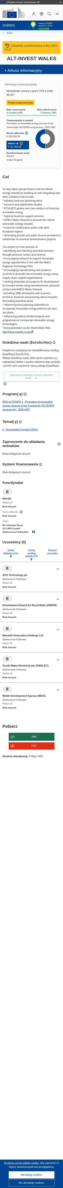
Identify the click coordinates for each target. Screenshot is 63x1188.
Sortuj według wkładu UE (31, 553)
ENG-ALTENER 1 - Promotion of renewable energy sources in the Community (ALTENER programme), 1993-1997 (28, 405)
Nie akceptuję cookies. (32, 1182)
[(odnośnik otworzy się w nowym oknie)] (13, 12)
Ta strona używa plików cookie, (22, 1163)
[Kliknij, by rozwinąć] (58, 569)
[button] (41, 13)
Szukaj (49, 13)
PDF (34, 745)
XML (34, 736)
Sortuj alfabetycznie (10, 552)
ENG (10, 33)
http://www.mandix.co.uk (17, 332)
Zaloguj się (33, 13)
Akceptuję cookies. (31, 1174)
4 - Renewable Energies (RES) (20, 429)
